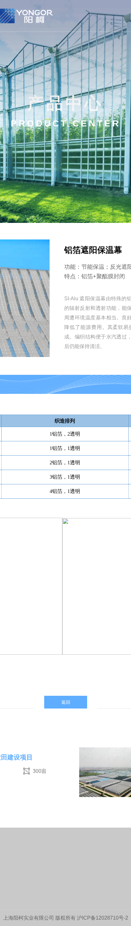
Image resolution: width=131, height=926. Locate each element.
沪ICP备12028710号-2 (102, 918)
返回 (65, 702)
